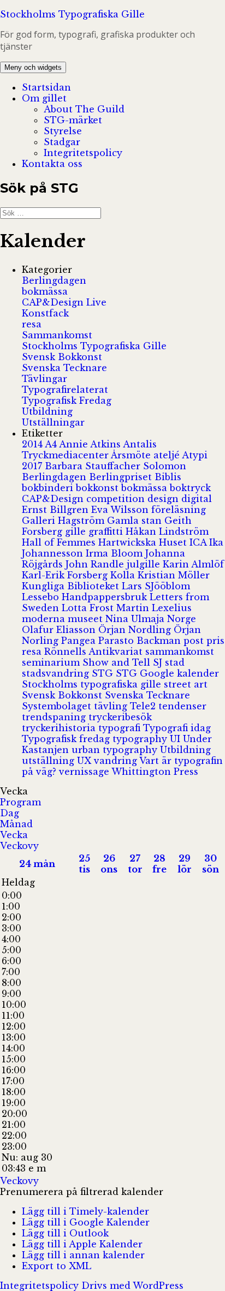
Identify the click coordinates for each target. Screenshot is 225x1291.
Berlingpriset (122, 476)
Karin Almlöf (193, 564)
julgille (145, 564)
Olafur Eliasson (60, 629)
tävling (112, 706)
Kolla (124, 575)
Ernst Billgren (56, 509)
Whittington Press (154, 771)
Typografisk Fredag (66, 400)
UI (176, 738)
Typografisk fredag (67, 738)
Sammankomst (57, 335)
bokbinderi (49, 487)
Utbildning (47, 411)
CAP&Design (54, 498)
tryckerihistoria (60, 727)
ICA (199, 542)
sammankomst (179, 651)
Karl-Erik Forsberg (66, 575)
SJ (159, 662)
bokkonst (98, 487)
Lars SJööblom (156, 586)
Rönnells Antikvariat (94, 651)
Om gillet (44, 98)
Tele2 (144, 706)
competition (116, 498)
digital (196, 498)
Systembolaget (58, 706)
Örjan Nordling (136, 629)
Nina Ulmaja (136, 618)
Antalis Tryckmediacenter (89, 450)
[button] (81, 1191)
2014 (33, 444)
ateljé (167, 455)
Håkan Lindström (167, 531)
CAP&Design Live (64, 302)
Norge (181, 618)
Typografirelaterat (65, 389)
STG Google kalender (167, 673)
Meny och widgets (33, 67)
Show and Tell (117, 662)
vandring (116, 760)
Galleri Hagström (64, 520)
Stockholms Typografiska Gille (72, 14)
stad (175, 662)
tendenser (182, 706)
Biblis (168, 476)
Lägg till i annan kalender (83, 1255)
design (164, 498)
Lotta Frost (89, 607)
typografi (120, 727)
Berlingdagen (54, 280)
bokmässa (45, 291)
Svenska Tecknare (64, 367)
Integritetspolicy (83, 152)
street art (186, 684)
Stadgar (62, 141)
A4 (52, 444)
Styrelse (63, 130)
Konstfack (45, 313)
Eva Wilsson (121, 509)
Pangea (79, 640)
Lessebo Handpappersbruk (86, 596)
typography (141, 738)
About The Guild (84, 109)
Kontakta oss (52, 163)
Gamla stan (135, 520)
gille (76, 531)
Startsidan (46, 87)
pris (215, 640)
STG (104, 673)
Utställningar (53, 422)
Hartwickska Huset (144, 542)
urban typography (116, 749)
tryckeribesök (120, 717)
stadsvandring (57, 673)
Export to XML (56, 1265)
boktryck (190, 487)
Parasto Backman (140, 640)
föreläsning (178, 509)
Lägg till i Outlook (65, 1233)
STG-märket (73, 120)
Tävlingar (44, 378)
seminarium (52, 662)
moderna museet (63, 618)
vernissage (85, 771)
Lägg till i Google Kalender (86, 1222)
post (194, 640)
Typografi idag (177, 727)
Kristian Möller (174, 575)
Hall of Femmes (60, 542)
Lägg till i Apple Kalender (82, 1244)
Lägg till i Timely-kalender (85, 1211)
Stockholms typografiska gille (93, 684)
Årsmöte (132, 455)
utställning (49, 760)
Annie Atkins (91, 444)
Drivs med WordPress (132, 1285)
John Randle (96, 564)
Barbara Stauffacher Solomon (115, 466)
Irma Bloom (115, 553)
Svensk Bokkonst (62, 356)
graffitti (107, 531)
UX (85, 760)
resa (32, 324)
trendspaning (55, 717)
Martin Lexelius (154, 607)
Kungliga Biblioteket (72, 586)
